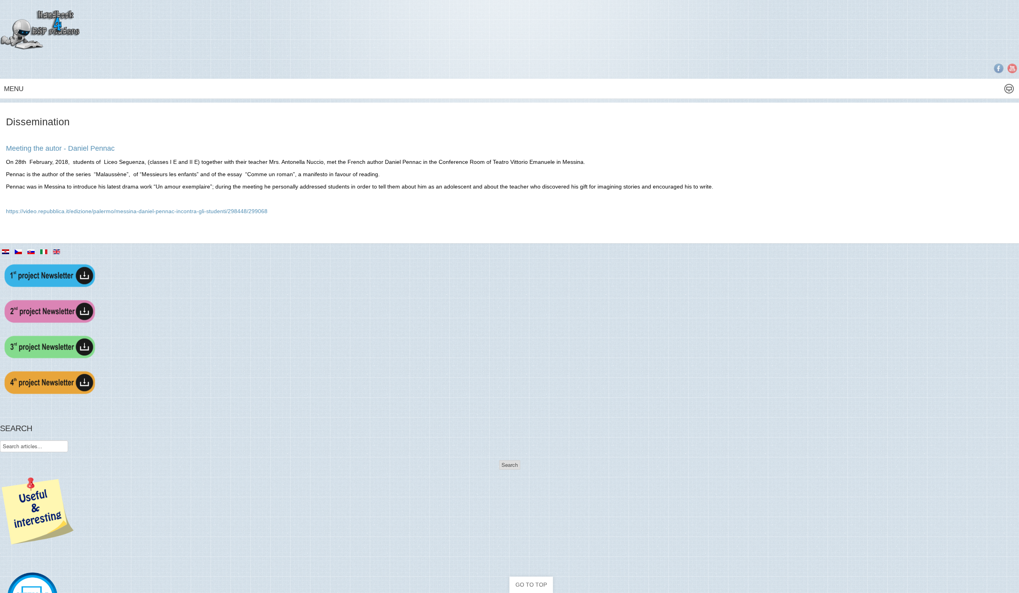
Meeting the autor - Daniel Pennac (60, 148)
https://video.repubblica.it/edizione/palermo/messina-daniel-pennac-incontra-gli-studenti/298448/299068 (136, 211)
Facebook (998, 68)
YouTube (1012, 68)
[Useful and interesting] (38, 510)
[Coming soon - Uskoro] (50, 346)
